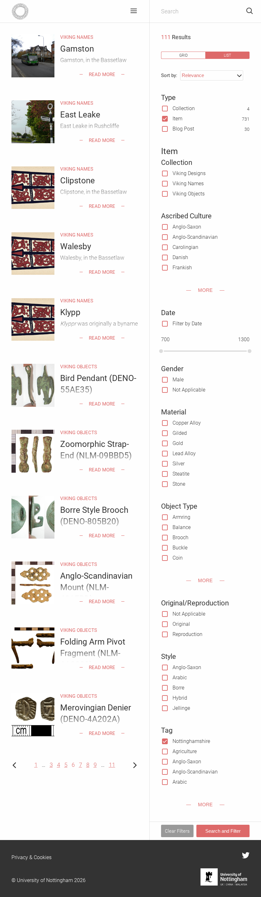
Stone (179, 484)
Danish (180, 257)
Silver (179, 464)
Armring (181, 517)
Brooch (180, 537)
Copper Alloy (187, 423)
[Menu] (133, 11)
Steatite (181, 474)
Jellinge (181, 708)
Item (177, 119)
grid (183, 55)
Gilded (180, 433)
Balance (182, 527)
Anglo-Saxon (187, 227)
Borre (178, 688)
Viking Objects (189, 194)
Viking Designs (189, 173)
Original (181, 624)
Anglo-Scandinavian (195, 237)
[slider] (161, 351)
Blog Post (183, 129)
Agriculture (185, 751)
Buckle (180, 548)
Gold (178, 443)
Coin (178, 558)
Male (178, 380)
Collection (184, 108)
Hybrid (180, 698)
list (227, 55)
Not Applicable (189, 390)
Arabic (180, 678)
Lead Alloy (184, 453)
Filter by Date (187, 324)
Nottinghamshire (191, 741)
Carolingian (185, 247)
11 (112, 764)
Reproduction (187, 634)
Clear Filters (177, 831)
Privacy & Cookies (31, 857)
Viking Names (188, 183)
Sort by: (169, 75)
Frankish (182, 268)
